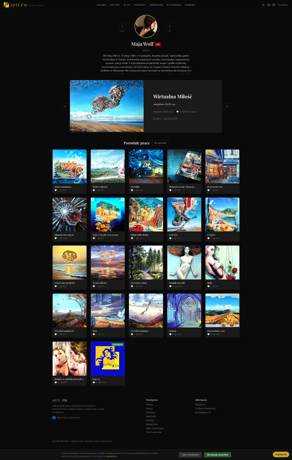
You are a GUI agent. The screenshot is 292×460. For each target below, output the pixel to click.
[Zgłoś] (274, 4)
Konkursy (140, 5)
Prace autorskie (153, 432)
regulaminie (111, 456)
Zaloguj (283, 5)
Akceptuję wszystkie (217, 455)
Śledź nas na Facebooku (68, 417)
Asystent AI (281, 454)
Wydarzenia (174, 5)
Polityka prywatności (205, 408)
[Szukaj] (263, 4)
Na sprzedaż (160, 143)
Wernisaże (156, 5)
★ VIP (127, 5)
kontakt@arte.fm (203, 412)
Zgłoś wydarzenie (154, 428)
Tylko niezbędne (190, 455)
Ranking (190, 5)
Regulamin (200, 404)
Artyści (115, 5)
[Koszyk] (268, 4)
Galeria (101, 5)
